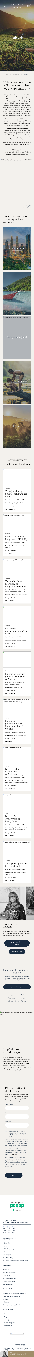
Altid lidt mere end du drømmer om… (14, 1293)
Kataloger (6, 1252)
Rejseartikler (7, 1243)
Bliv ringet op (7, 1275)
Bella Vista (6, 1302)
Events (5, 1246)
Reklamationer (7, 1326)
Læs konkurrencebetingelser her (15, 1101)
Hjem (6, 74)
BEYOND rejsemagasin (10, 1249)
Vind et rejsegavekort (9, 1281)
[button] (30, 207)
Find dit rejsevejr (8, 1258)
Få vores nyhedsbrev (9, 1278)
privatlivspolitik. (12, 1154)
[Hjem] (17, 6)
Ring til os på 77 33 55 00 (17, 943)
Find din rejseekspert (9, 1272)
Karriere (5, 1299)
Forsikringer (6, 1320)
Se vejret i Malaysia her (17, 987)
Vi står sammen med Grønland (12, 1305)
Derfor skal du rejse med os (11, 1296)
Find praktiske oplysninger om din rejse (15, 1261)
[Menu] (29, 6)
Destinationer (16, 74)
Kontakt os (6, 1269)
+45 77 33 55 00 (19, 1345)
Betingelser (6, 1317)
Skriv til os (17, 951)
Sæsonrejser (7, 1255)
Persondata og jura (9, 1323)
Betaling (5, 1314)
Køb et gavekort (8, 1284)
